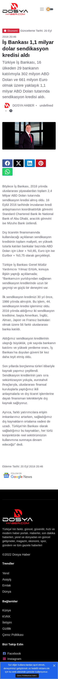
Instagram (14, 659)
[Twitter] (18, 163)
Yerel (5, 573)
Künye (6, 610)
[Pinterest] (41, 163)
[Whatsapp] (7, 172)
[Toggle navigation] (42, 9)
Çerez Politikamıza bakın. (27, 675)
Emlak (6, 585)
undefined (46, 105)
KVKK (6, 616)
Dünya (6, 591)
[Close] (54, 665)
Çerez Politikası (13, 634)
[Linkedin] (30, 163)
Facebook (14, 653)
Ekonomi (13, 30)
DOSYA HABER (23, 105)
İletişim (7, 622)
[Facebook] (7, 163)
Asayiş (6, 579)
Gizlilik (6, 628)
